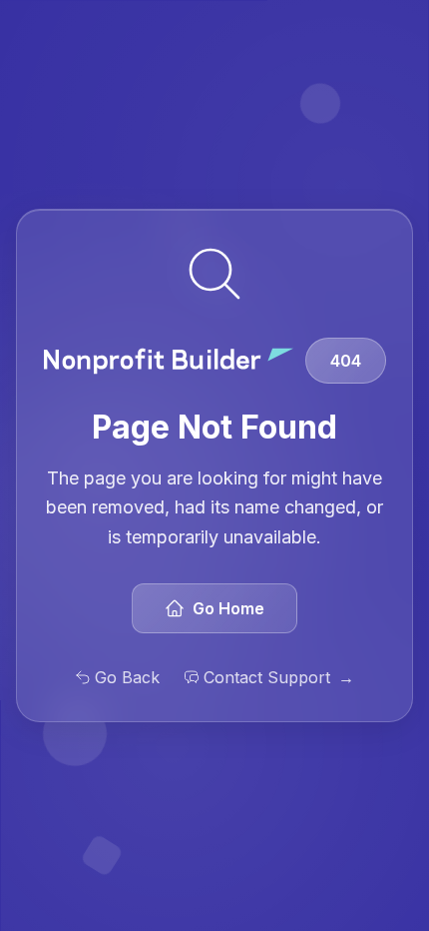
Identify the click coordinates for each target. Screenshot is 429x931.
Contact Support (279, 677)
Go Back (127, 677)
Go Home (228, 608)
